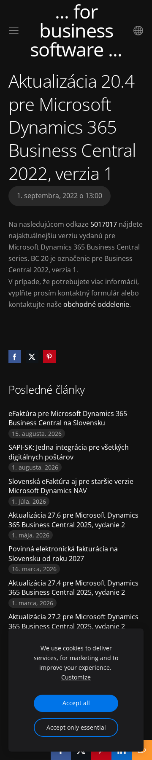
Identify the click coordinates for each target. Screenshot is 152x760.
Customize (76, 677)
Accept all (76, 703)
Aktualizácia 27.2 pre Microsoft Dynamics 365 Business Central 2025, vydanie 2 (73, 621)
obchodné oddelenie (96, 304)
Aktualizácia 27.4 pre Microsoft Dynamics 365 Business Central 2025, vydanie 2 (73, 587)
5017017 (103, 224)
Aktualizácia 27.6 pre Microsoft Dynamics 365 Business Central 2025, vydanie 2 (73, 519)
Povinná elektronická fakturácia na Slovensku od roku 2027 (63, 553)
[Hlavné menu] (13, 30)
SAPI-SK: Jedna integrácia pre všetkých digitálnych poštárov (68, 452)
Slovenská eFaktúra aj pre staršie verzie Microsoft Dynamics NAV (70, 486)
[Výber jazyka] (138, 30)
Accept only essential (76, 727)
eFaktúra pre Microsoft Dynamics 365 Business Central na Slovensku (67, 418)
